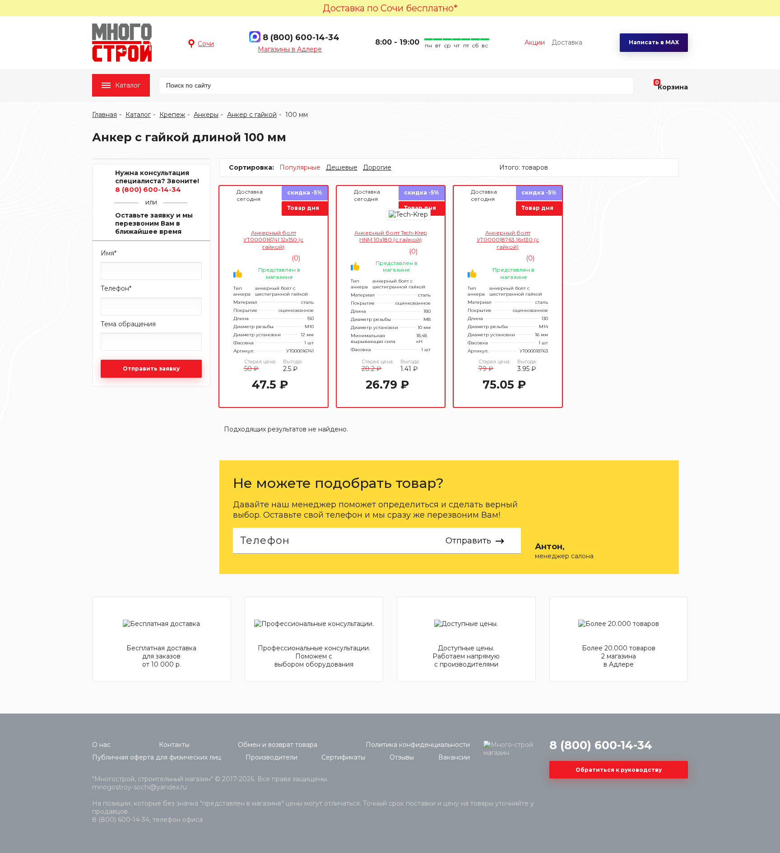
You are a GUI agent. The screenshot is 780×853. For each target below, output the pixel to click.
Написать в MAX (654, 42)
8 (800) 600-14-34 (301, 37)
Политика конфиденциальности (418, 745)
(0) (295, 258)
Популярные (299, 167)
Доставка (567, 42)
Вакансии (454, 757)
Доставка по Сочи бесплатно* (390, 8)
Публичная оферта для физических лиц (156, 757)
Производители (271, 757)
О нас (101, 745)
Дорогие (377, 167)
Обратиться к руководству (619, 769)
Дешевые (342, 167)
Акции (535, 42)
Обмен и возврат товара (277, 745)
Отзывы (402, 757)
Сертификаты (343, 757)
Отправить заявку (151, 368)
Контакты (174, 745)
